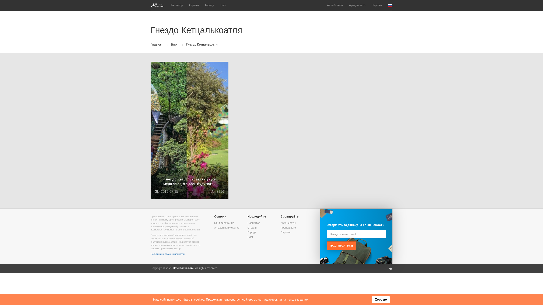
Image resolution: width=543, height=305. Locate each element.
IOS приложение (224, 223)
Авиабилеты (335, 5)
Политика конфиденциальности (168, 254)
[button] (390, 5)
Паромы (377, 5)
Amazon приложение (226, 227)
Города (209, 5)
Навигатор (176, 5)
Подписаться (341, 245)
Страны (194, 5)
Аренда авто (357, 5)
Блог (223, 5)
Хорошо (381, 299)
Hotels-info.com (183, 268)
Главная (156, 44)
